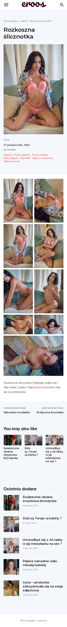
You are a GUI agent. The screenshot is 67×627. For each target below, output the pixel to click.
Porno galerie (22, 155)
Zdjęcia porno (12, 161)
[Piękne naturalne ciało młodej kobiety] (11, 567)
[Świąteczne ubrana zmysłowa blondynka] (12, 440)
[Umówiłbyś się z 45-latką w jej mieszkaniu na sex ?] (54, 440)
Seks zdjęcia (11, 158)
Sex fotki (25, 158)
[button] (62, 5)
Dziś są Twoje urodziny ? (31, 451)
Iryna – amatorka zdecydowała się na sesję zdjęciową (43, 586)
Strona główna (11, 21)
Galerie (24, 21)
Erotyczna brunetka (50, 412)
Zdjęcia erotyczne (42, 158)
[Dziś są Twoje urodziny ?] (34, 440)
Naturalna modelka (17, 412)
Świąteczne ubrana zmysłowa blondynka (11, 453)
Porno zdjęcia (40, 155)
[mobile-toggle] (6, 5)
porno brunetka (44, 387)
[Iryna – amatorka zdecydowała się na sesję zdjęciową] (11, 588)
